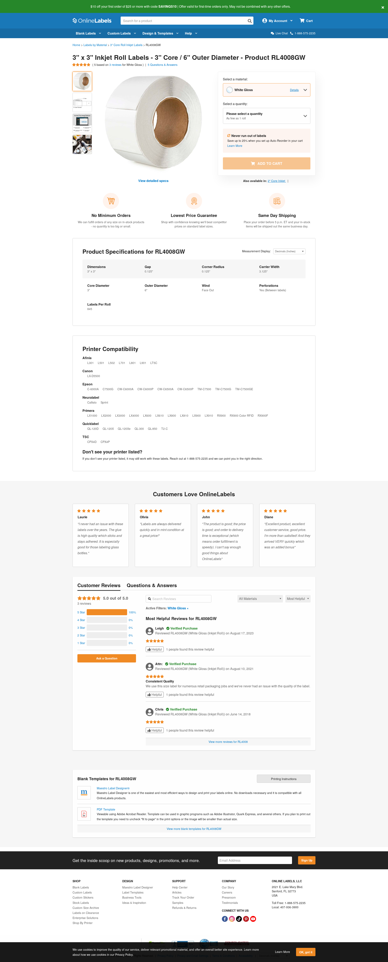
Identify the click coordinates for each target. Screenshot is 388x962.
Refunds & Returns (184, 908)
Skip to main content (15, 4)
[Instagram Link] (232, 918)
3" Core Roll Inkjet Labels (126, 45)
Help (188, 33)
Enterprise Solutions (85, 918)
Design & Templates (157, 33)
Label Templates (132, 892)
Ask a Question (106, 658)
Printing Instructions (283, 779)
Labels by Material (95, 45)
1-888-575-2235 (305, 33)
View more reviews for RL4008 (228, 742)
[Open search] (249, 21)
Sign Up (306, 860)
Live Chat (282, 33)
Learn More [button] (234, 146)
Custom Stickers (83, 897)
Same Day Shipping (277, 215)
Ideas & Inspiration (134, 903)
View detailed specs (153, 180)
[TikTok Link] (239, 918)
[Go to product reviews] (82, 65)
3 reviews (115, 65)
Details (294, 90)
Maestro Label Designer (137, 887)
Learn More (282, 952)
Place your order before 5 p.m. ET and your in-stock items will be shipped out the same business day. (277, 224)
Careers (227, 892)
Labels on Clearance (86, 913)
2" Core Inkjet (277, 181)
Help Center (180, 887)
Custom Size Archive (86, 908)
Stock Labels (81, 903)
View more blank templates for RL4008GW (194, 829)
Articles (176, 892)
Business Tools (131, 897)
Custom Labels (119, 33)
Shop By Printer (83, 923)
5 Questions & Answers (162, 65)
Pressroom (229, 897)
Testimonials (230, 903)
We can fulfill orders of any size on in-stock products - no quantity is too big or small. (111, 224)
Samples (177, 903)
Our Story (228, 887)
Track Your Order (183, 897)
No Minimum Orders (111, 215)
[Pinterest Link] (246, 918)
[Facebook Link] (225, 918)
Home (76, 45)
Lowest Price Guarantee (194, 215)
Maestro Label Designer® (113, 788)
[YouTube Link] (253, 918)
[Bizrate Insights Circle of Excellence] (216, 939)
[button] (106, 612)
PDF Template (106, 809)
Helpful (156, 649)
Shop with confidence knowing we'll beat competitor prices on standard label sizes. (194, 224)
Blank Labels (86, 33)
